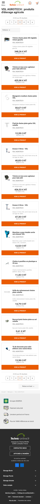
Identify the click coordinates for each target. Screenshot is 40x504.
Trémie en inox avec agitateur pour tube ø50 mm (23, 68)
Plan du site (12, 500)
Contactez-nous (20, 448)
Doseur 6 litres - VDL (20, 205)
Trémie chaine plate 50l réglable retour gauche (24, 39)
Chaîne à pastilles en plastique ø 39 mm (24, 262)
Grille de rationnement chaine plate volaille (23, 291)
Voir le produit (20, 58)
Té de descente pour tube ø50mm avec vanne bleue (22, 348)
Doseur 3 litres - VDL (20, 149)
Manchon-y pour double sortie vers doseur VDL (23, 233)
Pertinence (6, 30)
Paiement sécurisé (18, 497)
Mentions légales (10, 493)
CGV (9, 497)
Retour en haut (28, 386)
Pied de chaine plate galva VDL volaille (24, 124)
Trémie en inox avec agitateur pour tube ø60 (23, 177)
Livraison (28, 497)
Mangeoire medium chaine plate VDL (24, 97)
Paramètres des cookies (24, 500)
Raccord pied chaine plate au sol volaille (24, 320)
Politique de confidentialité (25, 493)
